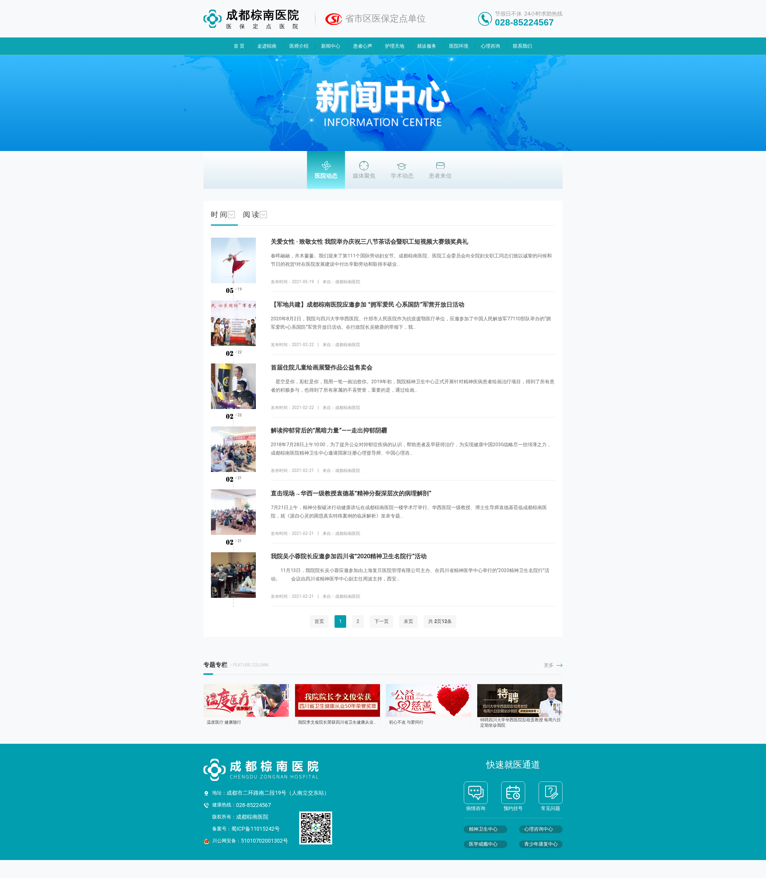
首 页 (239, 46)
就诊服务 (426, 46)
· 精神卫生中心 (482, 829)
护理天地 (394, 46)
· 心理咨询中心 (537, 829)
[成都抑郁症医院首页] (278, 770)
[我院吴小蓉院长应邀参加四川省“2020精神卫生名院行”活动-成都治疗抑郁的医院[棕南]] (233, 583)
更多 (549, 665)
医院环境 (458, 46)
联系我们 (522, 46)
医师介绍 (298, 46)
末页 (408, 621)
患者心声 (363, 46)
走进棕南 (266, 46)
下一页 (381, 621)
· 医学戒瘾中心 (482, 844)
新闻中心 (331, 46)
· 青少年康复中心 (540, 844)
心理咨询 (490, 46)
